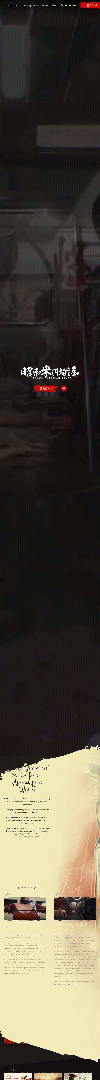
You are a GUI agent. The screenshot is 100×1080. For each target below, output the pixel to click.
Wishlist (48, 388)
